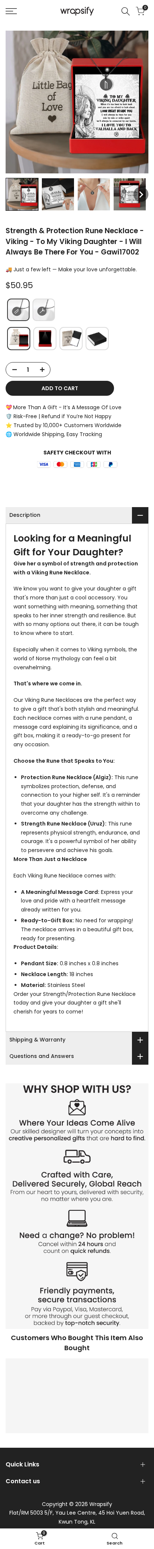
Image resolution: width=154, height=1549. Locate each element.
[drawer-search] (125, 11)
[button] (22, 194)
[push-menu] (11, 11)
